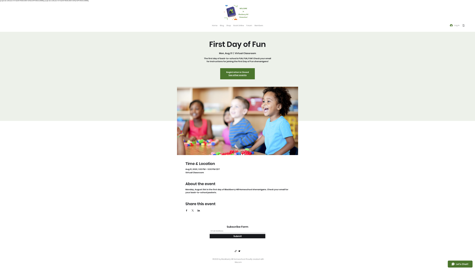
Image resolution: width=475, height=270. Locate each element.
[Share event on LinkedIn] (199, 210)
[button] (463, 25)
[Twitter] (239, 251)
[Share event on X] (192, 210)
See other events (237, 75)
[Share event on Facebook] (186, 210)
